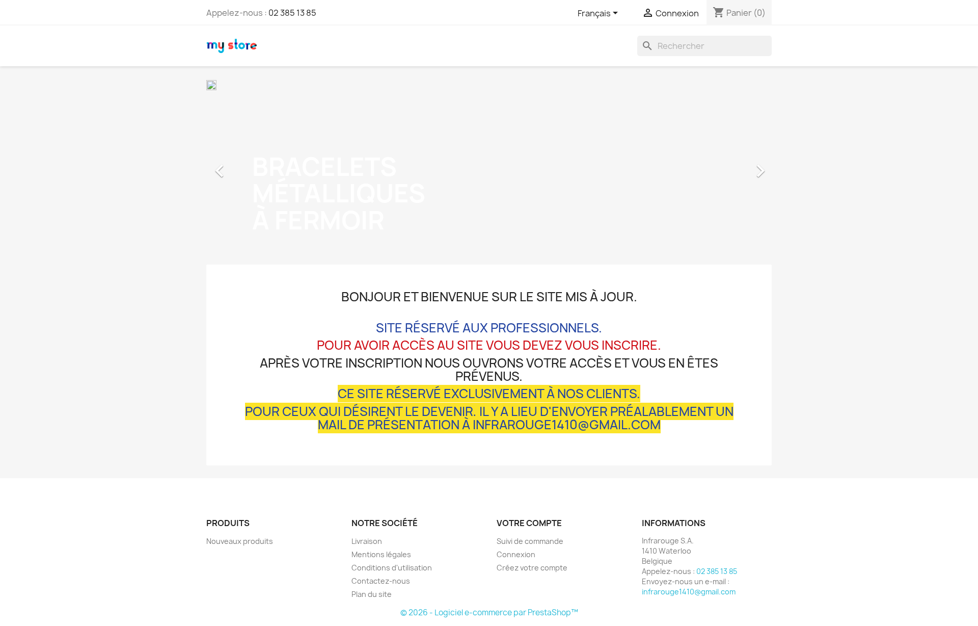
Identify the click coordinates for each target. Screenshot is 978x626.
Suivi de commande (530, 541)
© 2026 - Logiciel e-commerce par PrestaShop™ (489, 612)
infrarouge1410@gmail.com (689, 591)
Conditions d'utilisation (391, 567)
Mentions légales (381, 554)
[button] (248, 165)
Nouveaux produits (239, 541)
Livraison (366, 541)
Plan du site (371, 594)
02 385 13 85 (292, 12)
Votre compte (529, 523)
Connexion (516, 554)
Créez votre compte (532, 567)
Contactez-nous (380, 581)
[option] (489, 165)
